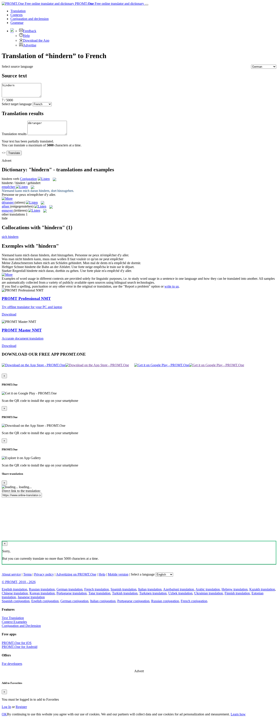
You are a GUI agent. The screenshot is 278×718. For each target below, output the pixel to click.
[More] (7, 274)
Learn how (238, 714)
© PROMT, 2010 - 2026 (19, 582)
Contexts (16, 15)
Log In (6, 707)
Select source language (17, 66)
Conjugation (29, 19)
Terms (27, 574)
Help (26, 36)
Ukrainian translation (208, 593)
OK (4, 714)
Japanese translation (31, 597)
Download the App (36, 40)
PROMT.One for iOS (16, 643)
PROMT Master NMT (22, 330)
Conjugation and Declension (21, 626)
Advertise (29, 45)
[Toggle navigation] (146, 4)
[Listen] (44, 179)
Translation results (14, 134)
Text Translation (13, 618)
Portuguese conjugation (133, 601)
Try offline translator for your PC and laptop (32, 307)
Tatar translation (99, 593)
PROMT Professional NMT (26, 298)
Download (9, 314)
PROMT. (109, 3)
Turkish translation (124, 593)
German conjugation (74, 601)
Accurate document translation (22, 338)
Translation (18, 11)
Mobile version (118, 574)
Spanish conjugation (16, 601)
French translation (96, 589)
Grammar (16, 23)
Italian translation (150, 589)
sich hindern (10, 237)
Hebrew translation (235, 589)
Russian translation (42, 589)
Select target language (17, 104)
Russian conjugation (165, 601)
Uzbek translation (180, 593)
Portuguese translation (71, 593)
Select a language (143, 574)
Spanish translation (123, 589)
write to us (171, 286)
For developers (12, 664)
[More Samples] (7, 198)
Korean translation (42, 593)
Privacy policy (44, 574)
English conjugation (45, 601)
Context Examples (14, 622)
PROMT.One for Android (19, 647)
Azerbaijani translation (178, 589)
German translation (69, 589)
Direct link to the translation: (21, 491)
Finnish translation (237, 593)
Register (21, 707)
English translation (14, 589)
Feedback (29, 31)
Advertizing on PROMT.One (76, 574)
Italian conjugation (103, 601)
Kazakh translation (262, 589)
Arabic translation (207, 589)
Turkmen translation (153, 593)
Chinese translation (15, 593)
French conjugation (194, 601)
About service (11, 574)
